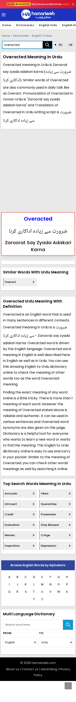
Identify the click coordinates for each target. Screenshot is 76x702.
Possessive (48, 514)
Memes (10, 535)
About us (12, 669)
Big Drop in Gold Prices (39, 4)
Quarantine (49, 504)
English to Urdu (42, 35)
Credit (9, 514)
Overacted (38, 218)
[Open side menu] (3, 15)
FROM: (7, 633)
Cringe (45, 535)
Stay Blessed (50, 525)
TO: (41, 633)
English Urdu (48, 25)
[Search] (47, 44)
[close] (73, 4)
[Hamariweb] (38, 14)
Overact (10, 282)
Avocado (11, 494)
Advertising (49, 669)
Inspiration (12, 546)
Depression (48, 546)
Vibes (44, 494)
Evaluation (12, 525)
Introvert (11, 504)
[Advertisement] (38, 170)
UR (70, 45)
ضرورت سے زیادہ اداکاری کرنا (38, 231)
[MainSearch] (68, 625)
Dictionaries (25, 25)
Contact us (30, 669)
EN (60, 45)
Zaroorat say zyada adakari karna (38, 246)
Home (6, 25)
